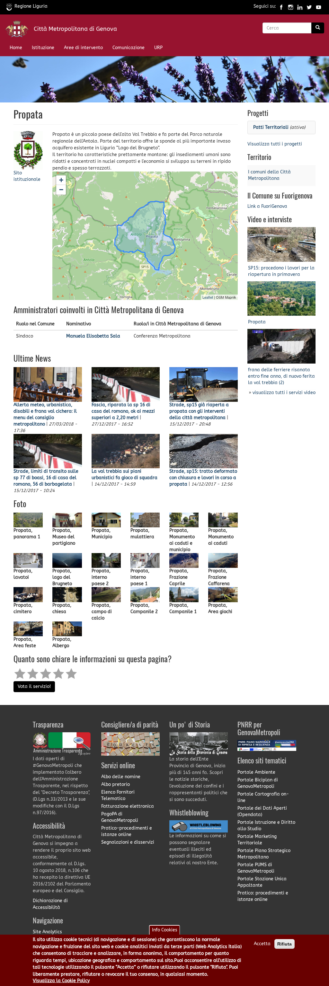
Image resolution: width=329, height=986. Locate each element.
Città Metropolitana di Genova (75, 28)
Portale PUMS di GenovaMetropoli (255, 868)
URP (158, 47)
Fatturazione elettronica (127, 806)
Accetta (262, 943)
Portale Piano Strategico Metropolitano (263, 854)
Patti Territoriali (271, 127)
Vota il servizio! (34, 686)
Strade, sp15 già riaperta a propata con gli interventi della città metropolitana (199, 411)
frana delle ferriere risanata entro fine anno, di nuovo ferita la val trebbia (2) (281, 376)
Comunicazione (128, 47)
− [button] (61, 190)
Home (16, 47)
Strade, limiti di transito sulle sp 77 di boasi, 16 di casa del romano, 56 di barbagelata (45, 478)
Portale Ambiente (256, 772)
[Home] (19, 30)
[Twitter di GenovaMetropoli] (309, 6)
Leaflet (207, 297)
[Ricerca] (317, 27)
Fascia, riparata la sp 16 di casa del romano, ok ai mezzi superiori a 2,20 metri (123, 411)
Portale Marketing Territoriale (257, 840)
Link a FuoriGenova (267, 206)
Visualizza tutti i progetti (274, 144)
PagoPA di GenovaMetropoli (119, 817)
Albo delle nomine (120, 776)
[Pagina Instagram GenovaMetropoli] (291, 6)
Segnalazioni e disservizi (127, 842)
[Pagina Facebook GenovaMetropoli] (281, 6)
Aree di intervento (83, 47)
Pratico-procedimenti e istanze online (126, 831)
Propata (257, 322)
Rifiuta (284, 943)
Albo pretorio (115, 784)
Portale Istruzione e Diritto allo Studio (266, 826)
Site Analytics (47, 932)
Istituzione (43, 47)
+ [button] (61, 180)
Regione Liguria (31, 6)
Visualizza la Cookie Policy (61, 980)
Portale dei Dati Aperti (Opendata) (262, 811)
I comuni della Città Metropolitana (269, 175)
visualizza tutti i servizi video (284, 392)
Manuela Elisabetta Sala (93, 336)
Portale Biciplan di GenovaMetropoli (257, 783)
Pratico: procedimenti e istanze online (262, 896)
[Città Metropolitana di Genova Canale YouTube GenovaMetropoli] (319, 6)
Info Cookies (164, 930)
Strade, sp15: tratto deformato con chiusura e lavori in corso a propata (203, 478)
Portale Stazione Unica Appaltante (262, 882)
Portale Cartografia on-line (263, 797)
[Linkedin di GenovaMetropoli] (300, 6)
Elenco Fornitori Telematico (118, 795)
